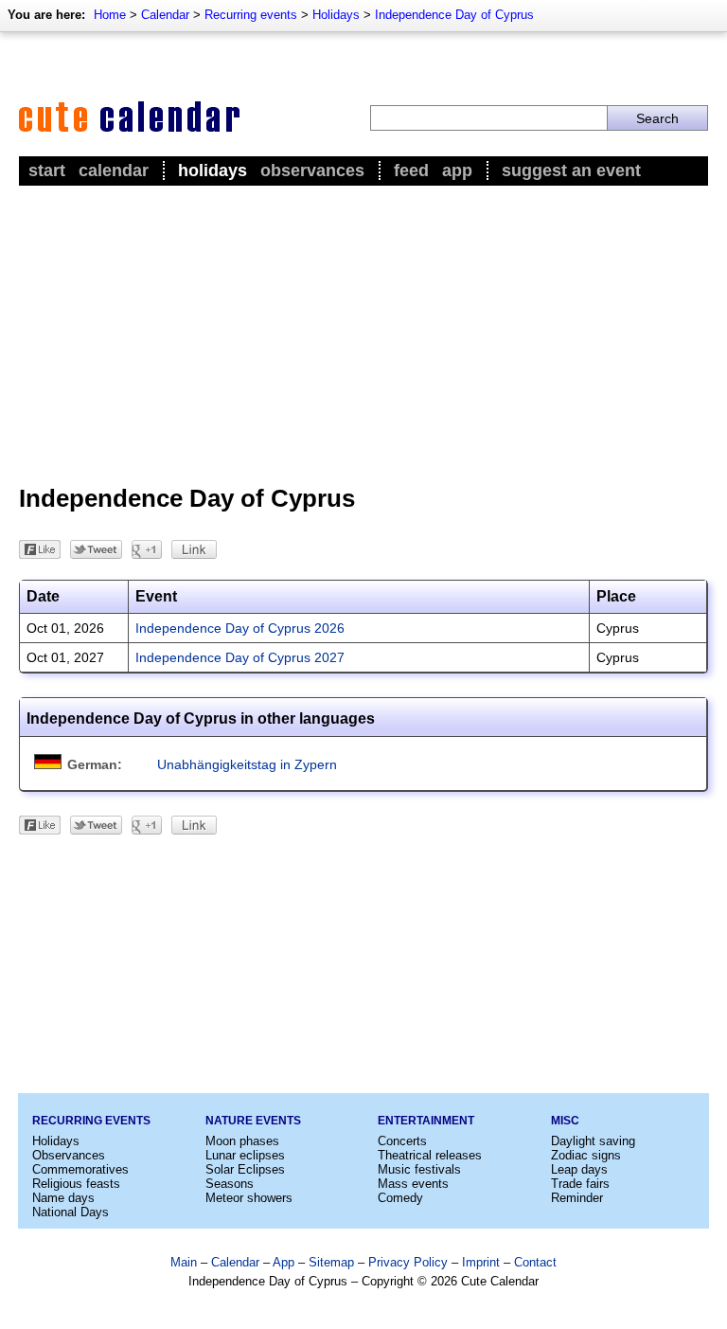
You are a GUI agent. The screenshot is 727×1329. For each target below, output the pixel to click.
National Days (70, 1212)
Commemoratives (80, 1169)
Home (110, 15)
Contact (535, 1262)
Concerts (402, 1141)
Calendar (165, 15)
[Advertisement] (363, 332)
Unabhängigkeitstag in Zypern (247, 764)
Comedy (400, 1198)
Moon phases (242, 1141)
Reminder (577, 1198)
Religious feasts (76, 1183)
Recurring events (250, 15)
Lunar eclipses (245, 1155)
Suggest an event (571, 170)
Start (46, 170)
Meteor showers (249, 1198)
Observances (312, 170)
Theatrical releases (430, 1155)
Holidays (336, 15)
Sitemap (331, 1262)
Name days (63, 1198)
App (457, 170)
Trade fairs (580, 1183)
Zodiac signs (586, 1155)
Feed (411, 170)
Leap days (579, 1169)
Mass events (413, 1183)
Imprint (481, 1262)
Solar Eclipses (245, 1169)
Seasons (229, 1183)
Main (183, 1262)
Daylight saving (593, 1141)
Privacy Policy (408, 1262)
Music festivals (419, 1169)
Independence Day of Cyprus (454, 15)
